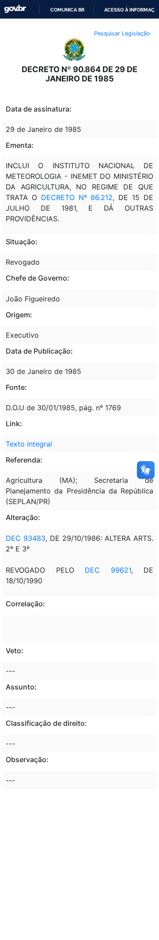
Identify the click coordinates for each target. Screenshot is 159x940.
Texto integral (29, 443)
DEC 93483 (25, 538)
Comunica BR (67, 10)
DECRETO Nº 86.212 (77, 197)
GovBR (15, 9)
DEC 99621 (108, 570)
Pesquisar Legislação (122, 33)
